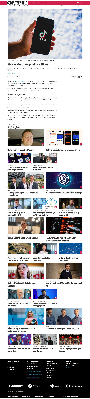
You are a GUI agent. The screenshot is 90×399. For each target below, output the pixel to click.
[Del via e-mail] (79, 77)
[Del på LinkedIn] (77, 77)
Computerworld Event (33, 377)
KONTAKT (77, 5)
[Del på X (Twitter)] (74, 77)
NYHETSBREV (33, 3)
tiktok (10, 124)
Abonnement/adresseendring (34, 371)
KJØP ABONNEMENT (42, 3)
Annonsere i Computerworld (34, 374)
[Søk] (81, 3)
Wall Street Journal (20, 81)
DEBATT (51, 5)
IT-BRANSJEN (26, 5)
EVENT (38, 5)
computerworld (17, 124)
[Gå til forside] (17, 3)
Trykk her (67, 367)
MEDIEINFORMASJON (64, 5)
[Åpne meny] (78, 3)
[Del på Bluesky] (81, 77)
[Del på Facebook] (72, 77)
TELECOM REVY (13, 5)
